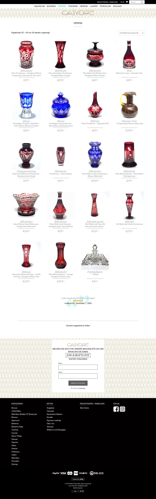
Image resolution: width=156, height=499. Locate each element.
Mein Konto (84, 407)
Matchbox (15, 457)
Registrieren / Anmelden (107, 2)
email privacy (82, 388)
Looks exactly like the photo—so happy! (78, 298)
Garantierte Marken (54, 414)
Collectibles (16, 411)
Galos (14, 445)
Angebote (50, 407)
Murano (15, 417)
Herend (84, 6)
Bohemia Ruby (17, 426)
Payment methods (54, 420)
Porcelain (105, 6)
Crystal (62, 6)
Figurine (73, 6)
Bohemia (51, 6)
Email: (60, 372)
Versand (50, 426)
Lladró (94, 6)
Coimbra (15, 429)
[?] (142, 2)
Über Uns (50, 423)
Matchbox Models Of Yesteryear (24, 414)
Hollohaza (15, 451)
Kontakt (50, 417)
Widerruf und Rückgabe (56, 429)
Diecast (15, 439)
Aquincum (39, 6)
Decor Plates (17, 436)
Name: (60, 363)
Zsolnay (117, 6)
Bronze (14, 407)
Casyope (50, 411)
